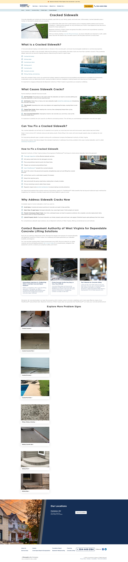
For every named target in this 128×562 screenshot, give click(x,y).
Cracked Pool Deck (26, 397)
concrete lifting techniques (70, 33)
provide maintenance (42, 187)
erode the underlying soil (65, 101)
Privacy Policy (83, 558)
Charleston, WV (56, 511)
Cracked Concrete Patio (28, 350)
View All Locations (81, 512)
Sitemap (88, 558)
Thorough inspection (30, 156)
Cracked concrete (29, 71)
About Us (52, 6)
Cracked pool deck (29, 62)
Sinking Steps (25, 491)
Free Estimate (88, 6)
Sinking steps (27, 59)
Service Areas (43, 6)
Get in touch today (48, 243)
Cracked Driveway (26, 375)
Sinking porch (28, 65)
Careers (34, 548)
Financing (69, 548)
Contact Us (60, 6)
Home (22, 10)
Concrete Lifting (35, 10)
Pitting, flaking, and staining (32, 74)
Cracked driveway (29, 56)
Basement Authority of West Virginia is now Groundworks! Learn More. (65, 1)
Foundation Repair (57, 548)
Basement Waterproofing (58, 550)
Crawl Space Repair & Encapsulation (41, 550)
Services (35, 6)
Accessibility (94, 558)
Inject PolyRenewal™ (30, 168)
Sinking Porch (25, 468)
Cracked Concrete (26, 328)
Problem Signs (44, 10)
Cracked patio (28, 68)
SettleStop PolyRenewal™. (28, 141)
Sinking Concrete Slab (27, 444)
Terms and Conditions (102, 558)
